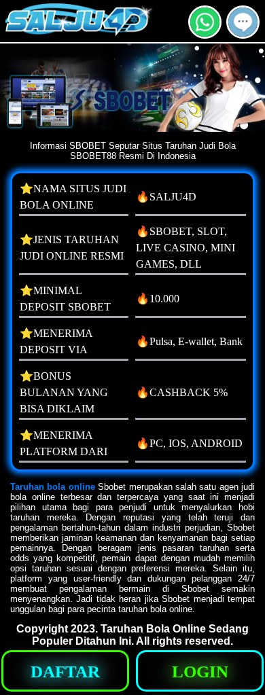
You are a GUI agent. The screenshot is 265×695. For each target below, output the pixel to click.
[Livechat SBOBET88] (243, 33)
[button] (243, 22)
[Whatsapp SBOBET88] (204, 33)
